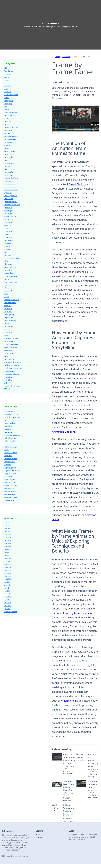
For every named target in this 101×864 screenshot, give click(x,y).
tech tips (7, 279)
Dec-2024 (7, 594)
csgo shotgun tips (10, 468)
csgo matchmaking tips (12, 471)
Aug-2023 (7, 564)
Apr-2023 (7, 543)
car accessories (9, 163)
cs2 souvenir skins (10, 497)
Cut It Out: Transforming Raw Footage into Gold (69, 759)
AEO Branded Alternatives (13, 362)
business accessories (11, 300)
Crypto (6, 297)
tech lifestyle (8, 329)
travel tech (8, 332)
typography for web (11, 414)
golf (5, 420)
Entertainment (9, 116)
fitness (6, 160)
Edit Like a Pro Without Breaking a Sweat (93, 760)
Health (6, 118)
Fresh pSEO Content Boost (13, 368)
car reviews (8, 477)
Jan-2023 (7, 549)
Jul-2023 (7, 555)
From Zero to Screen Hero (93, 784)
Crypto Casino (9, 371)
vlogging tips (8, 246)
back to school (9, 154)
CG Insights (50, 23)
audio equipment (10, 267)
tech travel (8, 291)
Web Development (10, 113)
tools (6, 294)
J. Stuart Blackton (76, 184)
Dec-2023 (7, 523)
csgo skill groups (10, 479)
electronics (8, 309)
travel (6, 228)
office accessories (10, 347)
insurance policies (10, 453)
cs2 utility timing (10, 482)
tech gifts (7, 220)
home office (8, 175)
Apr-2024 (7, 546)
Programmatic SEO (10, 127)
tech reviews (8, 240)
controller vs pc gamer (12, 417)
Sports (6, 77)
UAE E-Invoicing (9, 380)
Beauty (6, 80)
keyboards (8, 312)
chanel (6, 450)
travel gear (8, 231)
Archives (39, 837)
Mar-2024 (7, 570)
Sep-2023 (7, 540)
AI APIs (6, 234)
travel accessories (10, 276)
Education (7, 92)
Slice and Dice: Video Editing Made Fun (68, 786)
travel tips (7, 306)
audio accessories (10, 282)
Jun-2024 (7, 591)
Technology (8, 104)
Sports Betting (9, 359)
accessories (8, 252)
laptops (6, 323)
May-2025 (7, 606)
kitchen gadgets (9, 353)
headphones (8, 326)
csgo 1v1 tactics (9, 462)
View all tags (9, 500)
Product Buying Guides (12, 365)
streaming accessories (12, 205)
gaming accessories (11, 136)
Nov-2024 (7, 534)
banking (7, 444)
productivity (8, 208)
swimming (7, 465)
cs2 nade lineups (10, 438)
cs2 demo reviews (10, 459)
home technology (10, 321)
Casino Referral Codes (12, 386)
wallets (6, 335)
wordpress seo (9, 411)
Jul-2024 (7, 588)
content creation (10, 303)
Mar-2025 (7, 603)
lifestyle (7, 261)
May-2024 (7, 558)
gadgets (7, 133)
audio (6, 356)
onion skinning (69, 700)
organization (8, 318)
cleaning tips (8, 145)
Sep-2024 (7, 531)
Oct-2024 (7, 567)
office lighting (9, 315)
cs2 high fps (8, 426)
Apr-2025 (7, 600)
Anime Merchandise (11, 338)
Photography (8, 101)
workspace (8, 225)
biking (6, 148)
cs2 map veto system (11, 491)
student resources (10, 217)
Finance (7, 83)
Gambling (7, 249)
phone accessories (10, 202)
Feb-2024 (7, 573)
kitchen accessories (11, 344)
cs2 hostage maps (10, 447)
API (5, 383)
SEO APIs (7, 124)
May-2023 (7, 529)
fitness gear (8, 288)
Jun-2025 (7, 609)
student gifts (8, 211)
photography (8, 264)
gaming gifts (8, 172)
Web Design (8, 71)
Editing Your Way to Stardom (69, 808)
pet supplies (8, 273)
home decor (8, 270)
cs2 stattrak (8, 456)
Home (57, 56)
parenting (7, 255)
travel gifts (8, 237)
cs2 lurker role (9, 488)
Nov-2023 (7, 537)
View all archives (10, 612)
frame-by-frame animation (78, 613)
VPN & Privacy (9, 389)
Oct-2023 (7, 579)
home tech (8, 130)
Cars (6, 89)
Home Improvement (11, 95)
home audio (8, 157)
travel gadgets (9, 222)
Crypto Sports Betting (11, 374)
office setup (8, 350)
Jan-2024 (7, 582)
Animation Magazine (63, 431)
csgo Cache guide (10, 474)
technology (8, 142)
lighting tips (8, 193)
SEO (5, 68)
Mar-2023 (7, 576)
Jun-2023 (7, 552)
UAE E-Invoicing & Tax (11, 258)
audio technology (10, 151)
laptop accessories (10, 184)
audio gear (8, 285)
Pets (5, 107)
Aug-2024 (7, 585)
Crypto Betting (9, 377)
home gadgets (9, 341)
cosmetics (7, 429)
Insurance (7, 86)
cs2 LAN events (9, 494)
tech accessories (10, 139)
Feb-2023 (7, 561)
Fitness (6, 98)
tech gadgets (8, 214)
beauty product (9, 423)
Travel (6, 110)
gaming (7, 166)
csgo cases (8, 432)
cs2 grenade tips (10, 441)
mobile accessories (11, 190)
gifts (5, 169)
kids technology (9, 187)
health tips (8, 181)
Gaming (7, 74)
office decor (8, 199)
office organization (10, 196)
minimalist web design (12, 435)
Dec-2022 (7, 526)
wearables (8, 243)
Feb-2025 (7, 597)
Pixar (54, 271)
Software (66, 56)
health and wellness (11, 178)
